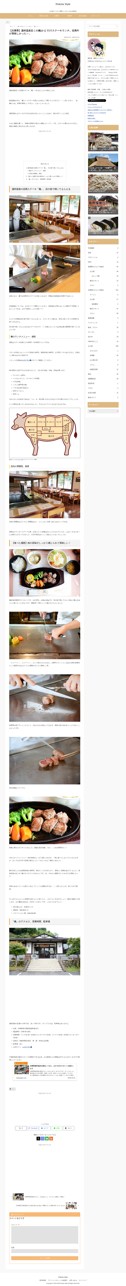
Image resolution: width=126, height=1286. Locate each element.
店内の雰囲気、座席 (35, 173)
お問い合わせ (73, 1280)
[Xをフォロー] (38, 1138)
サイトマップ (83, 1280)
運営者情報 (42, 1280)
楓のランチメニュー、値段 (37, 170)
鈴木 (10, 459)
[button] (68, 1128)
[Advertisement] (44, 146)
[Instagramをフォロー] (42, 1138)
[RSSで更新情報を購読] (51, 1138)
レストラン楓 (26, 360)
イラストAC (20, 459)
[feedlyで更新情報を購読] (47, 1138)
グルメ (13, 1089)
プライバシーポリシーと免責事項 (57, 1280)
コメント (15, 1225)
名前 (12, 1247)
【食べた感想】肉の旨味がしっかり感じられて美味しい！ (45, 176)
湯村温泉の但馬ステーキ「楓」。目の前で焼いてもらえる (45, 168)
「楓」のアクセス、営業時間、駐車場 (39, 179)
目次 (42, 164)
